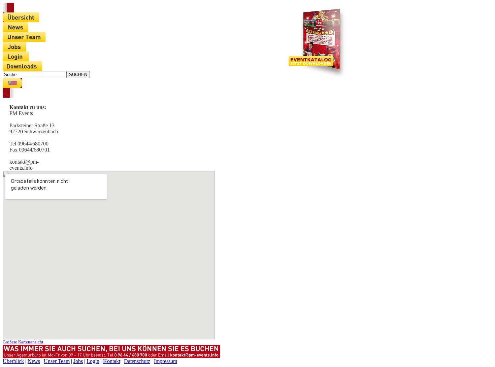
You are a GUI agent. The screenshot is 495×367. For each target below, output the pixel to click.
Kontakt (111, 361)
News (34, 361)
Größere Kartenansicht (23, 341)
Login (93, 361)
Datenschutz (137, 361)
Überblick (13, 361)
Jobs (78, 361)
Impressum (165, 361)
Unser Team (57, 361)
